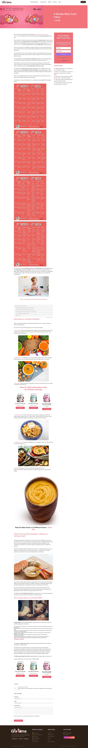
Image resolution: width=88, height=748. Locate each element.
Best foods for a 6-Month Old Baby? (21, 305)
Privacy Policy (64, 746)
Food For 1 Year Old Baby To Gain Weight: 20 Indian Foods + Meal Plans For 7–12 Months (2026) (63, 73)
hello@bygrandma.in (68, 732)
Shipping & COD (50, 734)
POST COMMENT (18, 720)
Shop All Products (35, 741)
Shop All (49, 1)
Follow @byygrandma (70, 737)
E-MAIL (15, 701)
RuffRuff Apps (49, 317)
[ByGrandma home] (6, 2)
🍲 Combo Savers (35, 739)
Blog (59, 1)
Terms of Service (69, 746)
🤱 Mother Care (35, 736)
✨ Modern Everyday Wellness (37, 734)
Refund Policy (75, 746)
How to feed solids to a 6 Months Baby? (22, 313)
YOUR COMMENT (17, 705)
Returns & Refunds (51, 736)
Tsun (52, 317)
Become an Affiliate (51, 741)
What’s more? (18, 315)
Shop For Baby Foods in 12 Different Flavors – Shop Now (25, 309)
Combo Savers (43, 1)
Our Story (55, 1)
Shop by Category (34, 1)
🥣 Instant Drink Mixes (36, 738)
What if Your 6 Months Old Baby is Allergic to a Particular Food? (26, 311)
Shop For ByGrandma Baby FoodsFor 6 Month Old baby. (25, 307)
